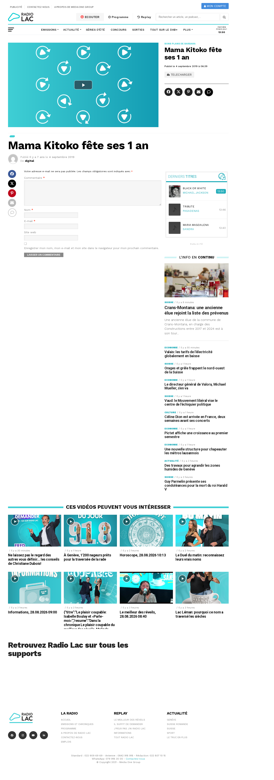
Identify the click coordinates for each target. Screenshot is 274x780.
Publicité (16, 7)
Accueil (66, 719)
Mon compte (216, 6)
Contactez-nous (38, 7)
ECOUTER (91, 17)
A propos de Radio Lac (76, 733)
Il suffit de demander (128, 724)
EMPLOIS (66, 741)
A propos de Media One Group (74, 7)
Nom (28, 209)
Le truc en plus (177, 737)
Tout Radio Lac (124, 737)
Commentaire (34, 177)
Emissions (48, 29)
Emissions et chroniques (77, 724)
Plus (187, 29)
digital (29, 160)
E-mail (29, 221)
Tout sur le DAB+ (164, 29)
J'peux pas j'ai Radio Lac (129, 728)
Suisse (171, 728)
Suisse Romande (177, 724)
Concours (118, 29)
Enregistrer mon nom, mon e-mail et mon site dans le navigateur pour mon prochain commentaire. (91, 248)
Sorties (138, 29)
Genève (171, 719)
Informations (122, 733)
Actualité (71, 29)
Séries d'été (95, 29)
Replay (145, 17)
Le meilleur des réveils (129, 719)
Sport (171, 733)
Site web (30, 232)
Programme (119, 17)
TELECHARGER (181, 74)
